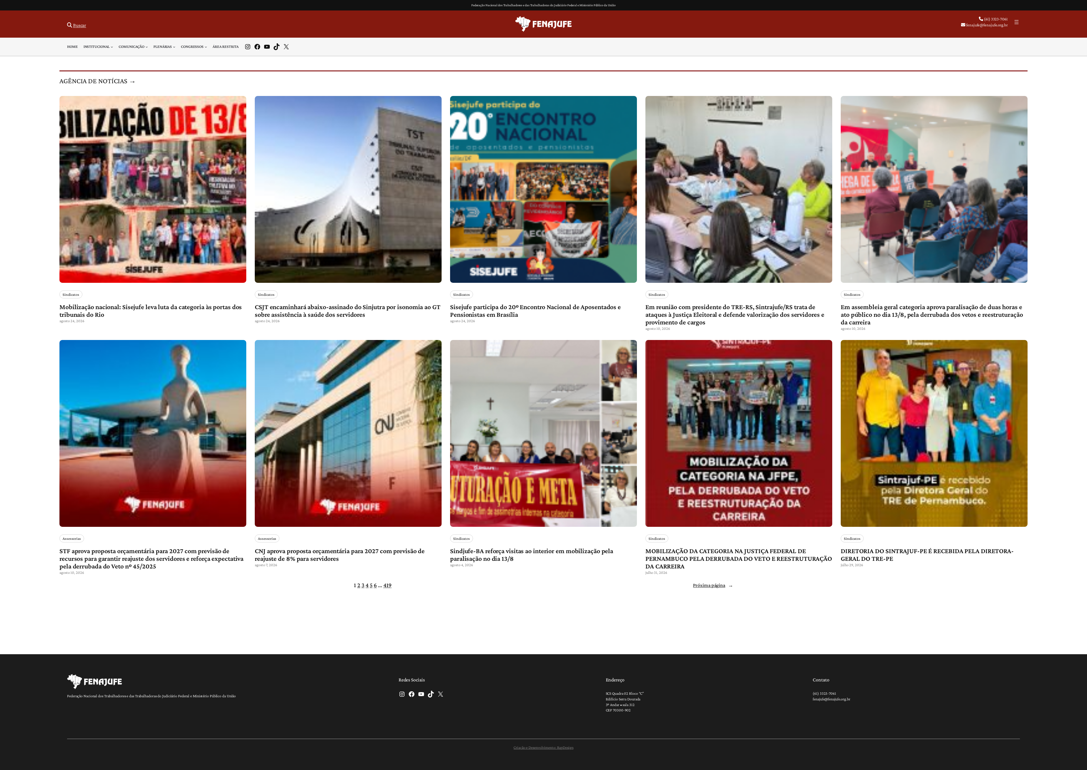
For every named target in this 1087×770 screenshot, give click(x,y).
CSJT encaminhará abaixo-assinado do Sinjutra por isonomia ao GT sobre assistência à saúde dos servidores (347, 310)
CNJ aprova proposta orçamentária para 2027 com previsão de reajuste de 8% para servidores (340, 554)
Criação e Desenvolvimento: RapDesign (543, 747)
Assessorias (72, 538)
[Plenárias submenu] (174, 47)
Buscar (79, 25)
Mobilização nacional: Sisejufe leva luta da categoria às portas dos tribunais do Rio (150, 310)
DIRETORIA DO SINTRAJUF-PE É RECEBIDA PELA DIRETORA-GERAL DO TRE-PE (927, 554)
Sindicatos (71, 294)
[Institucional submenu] (112, 47)
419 (387, 585)
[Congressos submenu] (206, 47)
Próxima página (713, 585)
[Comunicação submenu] (146, 47)
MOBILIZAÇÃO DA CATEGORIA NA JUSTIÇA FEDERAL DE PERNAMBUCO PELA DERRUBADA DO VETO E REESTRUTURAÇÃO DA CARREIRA (738, 558)
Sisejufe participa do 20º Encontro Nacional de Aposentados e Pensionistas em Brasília (535, 310)
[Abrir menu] (1016, 22)
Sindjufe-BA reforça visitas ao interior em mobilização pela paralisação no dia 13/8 (531, 554)
